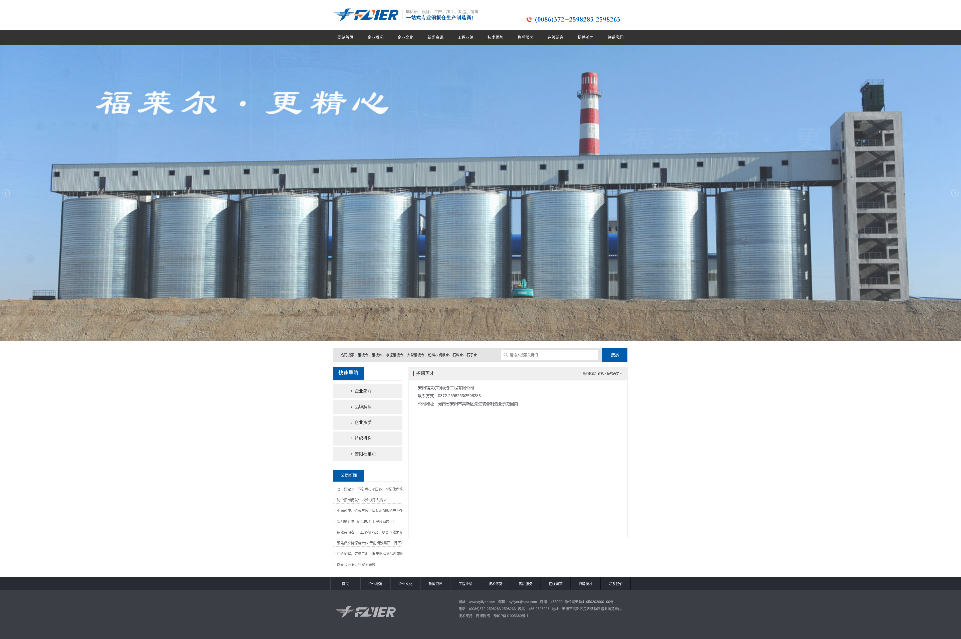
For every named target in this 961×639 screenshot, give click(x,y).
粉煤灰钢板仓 (438, 355)
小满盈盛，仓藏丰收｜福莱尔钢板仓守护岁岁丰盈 (375, 511)
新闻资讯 (435, 37)
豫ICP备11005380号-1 (511, 616)
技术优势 (496, 37)
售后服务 (526, 37)
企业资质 (362, 422)
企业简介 (362, 391)
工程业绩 (465, 37)
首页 (345, 584)
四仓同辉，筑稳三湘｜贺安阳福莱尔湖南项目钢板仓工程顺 (382, 554)
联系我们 (616, 37)
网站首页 (345, 37)
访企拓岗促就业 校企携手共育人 (362, 500)
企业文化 (405, 37)
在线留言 (556, 37)
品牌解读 (362, 406)
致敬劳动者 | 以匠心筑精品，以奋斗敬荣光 (370, 532)
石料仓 (457, 355)
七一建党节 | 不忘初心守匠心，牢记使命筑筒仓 (373, 489)
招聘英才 (586, 37)
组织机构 (362, 438)
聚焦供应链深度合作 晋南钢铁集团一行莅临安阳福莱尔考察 (383, 543)
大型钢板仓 (415, 355)
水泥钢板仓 (394, 355)
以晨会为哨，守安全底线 (356, 564)
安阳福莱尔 (364, 454)
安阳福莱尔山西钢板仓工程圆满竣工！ (366, 521)
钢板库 (377, 355)
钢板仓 (363, 355)
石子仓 (471, 355)
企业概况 (375, 37)
